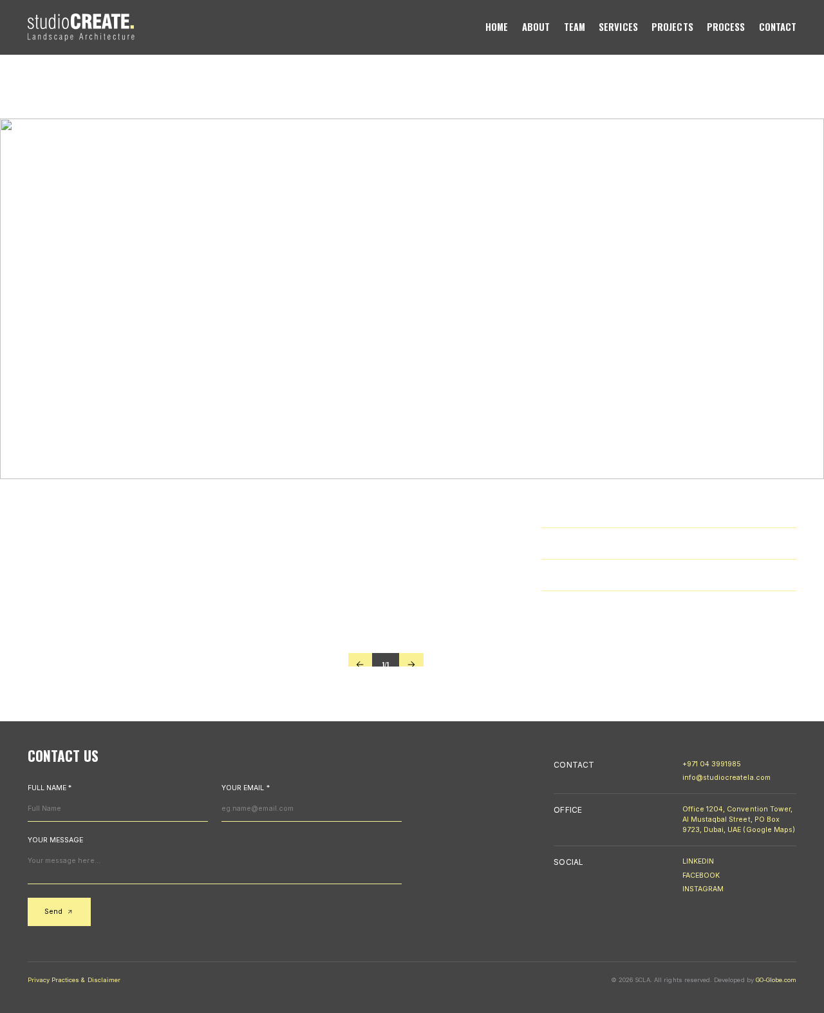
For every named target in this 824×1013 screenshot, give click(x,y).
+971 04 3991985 (712, 764)
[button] (360, 665)
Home (496, 27)
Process (726, 27)
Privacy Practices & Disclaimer (74, 979)
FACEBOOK (701, 875)
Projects (672, 27)
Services (618, 27)
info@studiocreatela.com (726, 777)
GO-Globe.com (776, 979)
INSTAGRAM (703, 889)
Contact (778, 27)
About (536, 27)
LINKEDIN (698, 861)
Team (574, 27)
